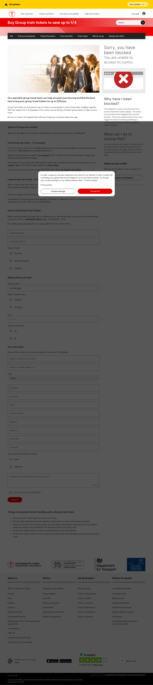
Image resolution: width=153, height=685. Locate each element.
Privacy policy (46, 185)
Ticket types (82, 36)
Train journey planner (26, 36)
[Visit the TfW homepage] (12, 14)
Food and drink (66, 36)
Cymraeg (135, 14)
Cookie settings (58, 191)
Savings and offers (116, 36)
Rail (11, 36)
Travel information (47, 36)
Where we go (98, 36)
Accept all (95, 191)
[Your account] (143, 14)
